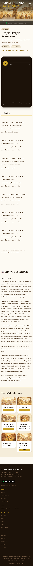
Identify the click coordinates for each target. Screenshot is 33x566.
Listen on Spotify (9, 481)
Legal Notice (12, 563)
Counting (4, 541)
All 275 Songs (5, 495)
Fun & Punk (5, 46)
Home (3, 492)
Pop (2, 524)
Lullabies (3, 538)
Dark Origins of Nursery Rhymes (10, 508)
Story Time (4, 505)
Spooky (3, 544)
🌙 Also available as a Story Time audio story (14, 50)
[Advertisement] (16, 84)
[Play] (5, 63)
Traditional (16, 46)
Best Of (3, 499)
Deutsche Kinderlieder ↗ (10, 485)
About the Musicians (7, 502)
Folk (2, 518)
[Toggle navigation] (30, 4)
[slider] (20, 62)
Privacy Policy (20, 563)
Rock (2, 521)
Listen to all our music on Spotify (17, 23)
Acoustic (3, 535)
